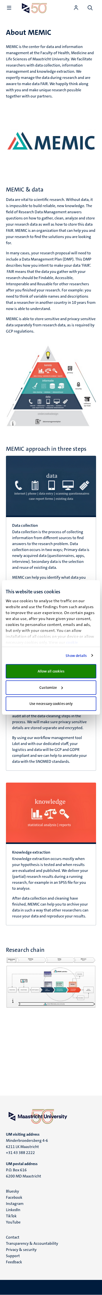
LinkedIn (13, 1209)
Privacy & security (21, 1249)
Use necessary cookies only (51, 703)
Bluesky (12, 1191)
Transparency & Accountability (32, 1243)
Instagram (15, 1203)
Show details (76, 655)
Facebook (14, 1197)
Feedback (14, 1262)
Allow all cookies (51, 671)
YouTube (13, 1222)
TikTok (11, 1216)
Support (13, 1255)
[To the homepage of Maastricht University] (34, 8)
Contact (12, 1237)
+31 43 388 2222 (20, 1152)
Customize (48, 687)
